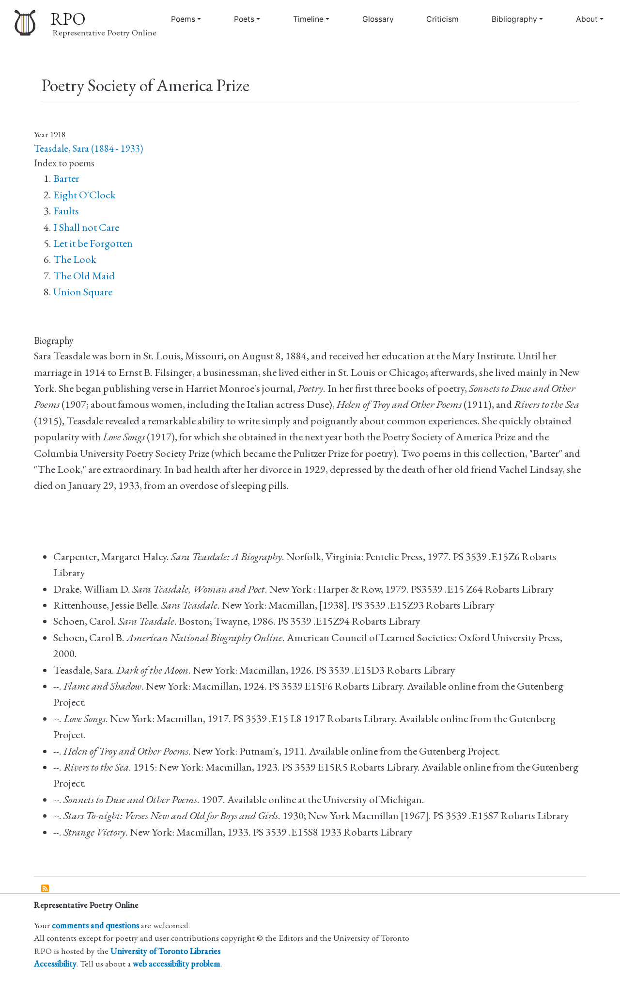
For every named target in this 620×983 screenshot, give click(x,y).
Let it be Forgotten (93, 243)
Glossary (378, 19)
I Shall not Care (86, 227)
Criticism (442, 19)
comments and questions (95, 925)
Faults (66, 211)
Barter (66, 178)
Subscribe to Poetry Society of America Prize (45, 889)
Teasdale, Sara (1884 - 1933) (88, 148)
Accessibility (55, 963)
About (587, 19)
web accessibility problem (176, 963)
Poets (244, 19)
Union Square (82, 292)
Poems (183, 19)
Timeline (308, 19)
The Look (74, 259)
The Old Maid (84, 276)
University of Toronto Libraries (165, 950)
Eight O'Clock (84, 195)
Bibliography (514, 19)
